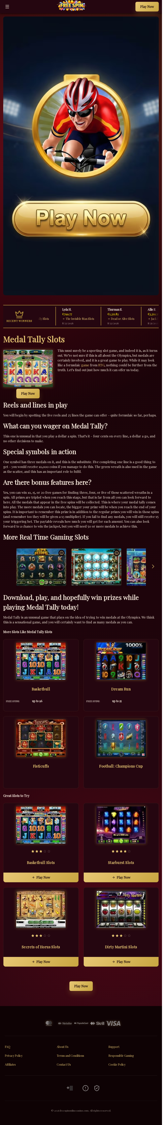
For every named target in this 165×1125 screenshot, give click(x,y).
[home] (73, 10)
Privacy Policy (14, 1056)
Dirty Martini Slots (121, 946)
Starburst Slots (121, 862)
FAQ (7, 1047)
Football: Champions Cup (121, 766)
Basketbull (41, 689)
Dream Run (121, 689)
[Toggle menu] (7, 7)
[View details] (61, 553)
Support (113, 1047)
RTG (101, 365)
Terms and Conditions (70, 1056)
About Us (62, 1047)
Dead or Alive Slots (112, 319)
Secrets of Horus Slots (41, 946)
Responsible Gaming (121, 1056)
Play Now (147, 6)
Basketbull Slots (41, 862)
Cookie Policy (117, 1064)
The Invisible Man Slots (70, 319)
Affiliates (10, 1064)
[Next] (153, 567)
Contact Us (64, 1064)
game (85, 365)
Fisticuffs (41, 766)
